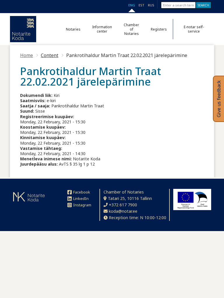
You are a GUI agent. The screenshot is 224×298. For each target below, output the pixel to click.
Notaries (73, 29)
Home (26, 55)
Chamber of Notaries (131, 29)
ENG (131, 5)
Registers (159, 29)
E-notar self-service (194, 29)
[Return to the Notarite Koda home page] (23, 29)
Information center (102, 29)
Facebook (81, 192)
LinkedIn (81, 198)
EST (141, 5)
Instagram (82, 205)
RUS (151, 5)
